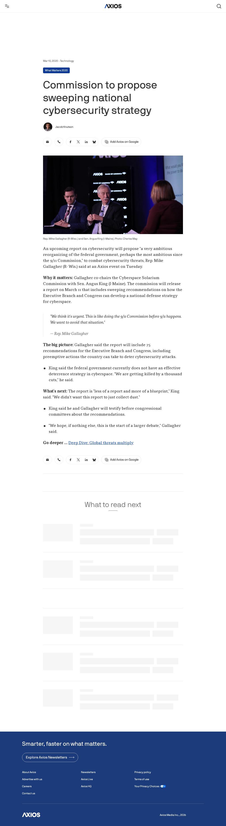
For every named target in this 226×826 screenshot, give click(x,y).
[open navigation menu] (7, 6)
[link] (47, 141)
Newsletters (88, 772)
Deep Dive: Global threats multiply (101, 443)
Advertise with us (32, 779)
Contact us (28, 793)
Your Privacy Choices (146, 786)
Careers (27, 786)
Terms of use (141, 779)
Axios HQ (86, 786)
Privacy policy (142, 772)
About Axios (29, 772)
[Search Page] (219, 6)
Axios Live (87, 779)
